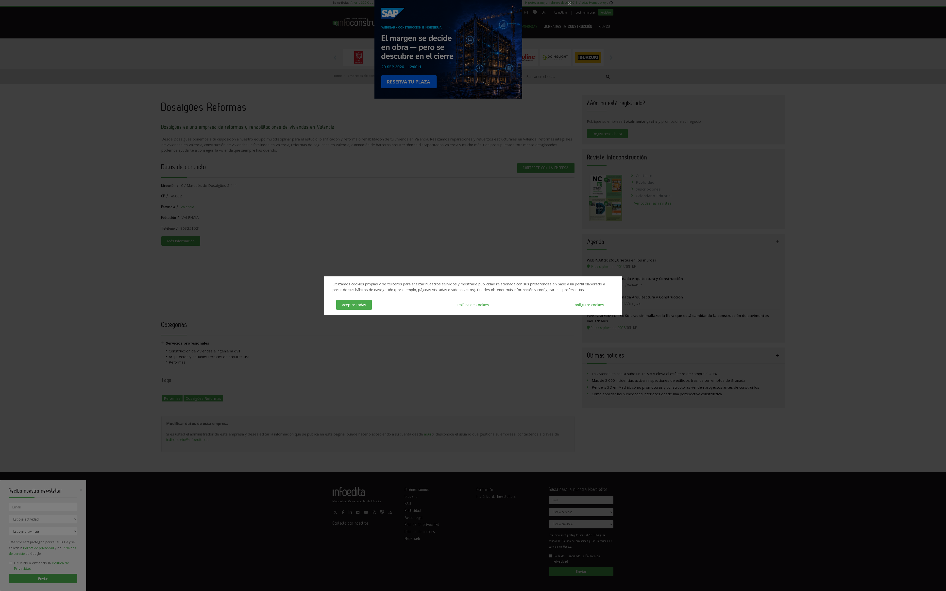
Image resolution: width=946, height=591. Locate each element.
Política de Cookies (473, 304)
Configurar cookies (588, 304)
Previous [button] (335, 57)
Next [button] (610, 57)
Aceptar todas (354, 304)
